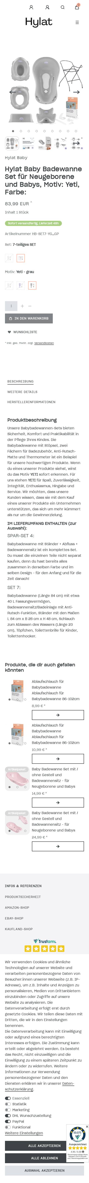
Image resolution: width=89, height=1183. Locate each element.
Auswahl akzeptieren (45, 1170)
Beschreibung (20, 381)
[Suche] (63, 7)
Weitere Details (22, 392)
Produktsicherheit (23, 897)
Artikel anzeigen (58, 715)
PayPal (18, 1121)
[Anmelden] (32, 7)
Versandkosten (44, 342)
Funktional (21, 1127)
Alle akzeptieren (44, 1146)
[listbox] (17, 691)
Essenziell (20, 1098)
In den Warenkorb (32, 318)
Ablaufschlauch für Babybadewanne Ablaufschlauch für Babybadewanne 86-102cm (55, 690)
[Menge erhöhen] (22, 306)
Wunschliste (25, 332)
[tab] (20, 382)
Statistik (19, 1104)
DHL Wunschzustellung (31, 1116)
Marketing (21, 1110)
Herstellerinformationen (31, 402)
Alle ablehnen (44, 1158)
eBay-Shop (14, 918)
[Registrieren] (48, 7)
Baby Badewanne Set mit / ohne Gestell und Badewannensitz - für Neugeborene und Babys (55, 778)
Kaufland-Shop (19, 929)
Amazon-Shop (17, 908)
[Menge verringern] (30, 306)
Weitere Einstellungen (24, 1133)
